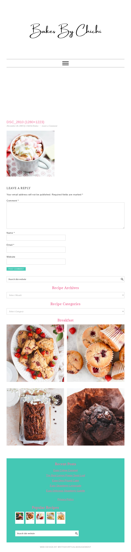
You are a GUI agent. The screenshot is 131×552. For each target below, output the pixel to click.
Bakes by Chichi (65, 17)
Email (10, 245)
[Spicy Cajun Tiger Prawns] (30, 516)
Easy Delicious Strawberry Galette (65, 490)
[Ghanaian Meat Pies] (50, 516)
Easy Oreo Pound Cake (65, 480)
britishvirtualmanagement (74, 547)
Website (11, 256)
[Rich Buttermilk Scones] (61, 516)
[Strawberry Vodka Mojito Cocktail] (19, 516)
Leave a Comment (49, 126)
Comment (13, 200)
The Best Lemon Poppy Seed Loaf (65, 475)
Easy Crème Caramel (65, 470)
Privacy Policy (66, 499)
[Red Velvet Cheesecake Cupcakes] (40, 516)
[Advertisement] (65, 93)
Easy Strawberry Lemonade (65, 485)
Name (11, 233)
